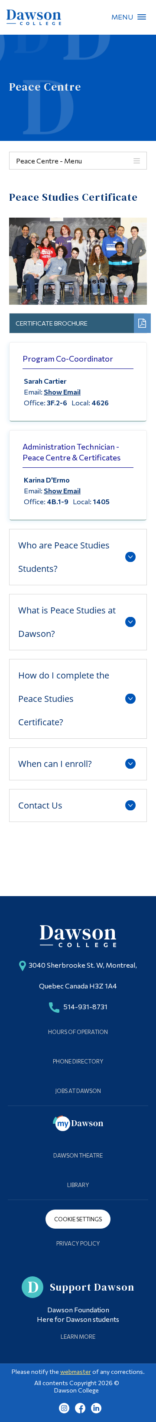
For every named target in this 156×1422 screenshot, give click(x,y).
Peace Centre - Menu (49, 161)
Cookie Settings (78, 1219)
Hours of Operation (78, 1031)
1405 (101, 501)
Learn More (78, 1336)
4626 (100, 402)
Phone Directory (78, 1061)
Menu (141, 17)
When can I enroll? (55, 764)
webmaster (75, 1371)
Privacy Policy (78, 1243)
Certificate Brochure (52, 323)
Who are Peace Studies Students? (64, 556)
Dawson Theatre (78, 1155)
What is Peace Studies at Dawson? (67, 621)
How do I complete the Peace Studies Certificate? (63, 698)
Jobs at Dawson (78, 1090)
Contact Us (40, 805)
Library (78, 1184)
